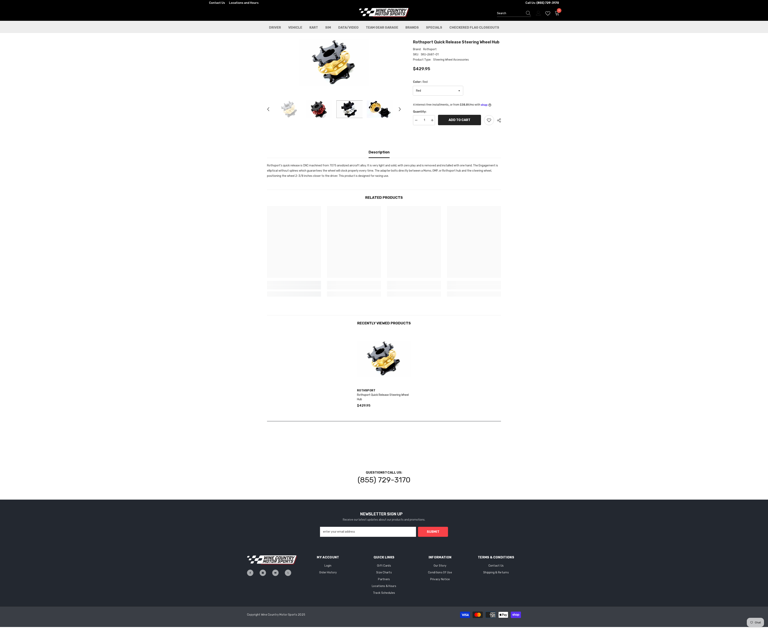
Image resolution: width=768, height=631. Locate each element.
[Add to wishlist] (489, 120)
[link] (294, 287)
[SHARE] (497, 120)
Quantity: (419, 111)
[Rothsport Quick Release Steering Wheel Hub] (384, 359)
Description (379, 152)
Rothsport (430, 49)
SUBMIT (433, 532)
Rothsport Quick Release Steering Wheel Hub (383, 397)
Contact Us (217, 3)
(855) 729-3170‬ (384, 479)
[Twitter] (288, 573)
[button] (268, 109)
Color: (420, 82)
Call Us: (542, 3)
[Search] (514, 13)
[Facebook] (250, 573)
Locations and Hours (244, 3)
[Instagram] (263, 573)
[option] (334, 62)
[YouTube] (275, 573)
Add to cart (459, 120)
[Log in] (538, 13)
